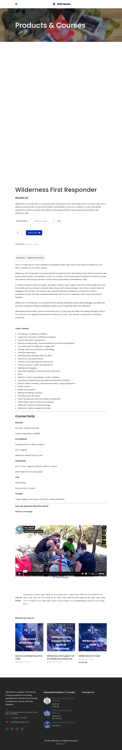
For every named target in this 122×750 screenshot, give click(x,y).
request (32, 488)
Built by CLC (61, 744)
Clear (59, 221)
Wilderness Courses (32, 244)
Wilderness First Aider (31, 268)
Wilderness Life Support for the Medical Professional (60, 657)
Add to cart (32, 233)
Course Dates (22, 221)
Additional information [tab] (35, 258)
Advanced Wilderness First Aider (28, 657)
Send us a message (23, 511)
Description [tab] (20, 258)
